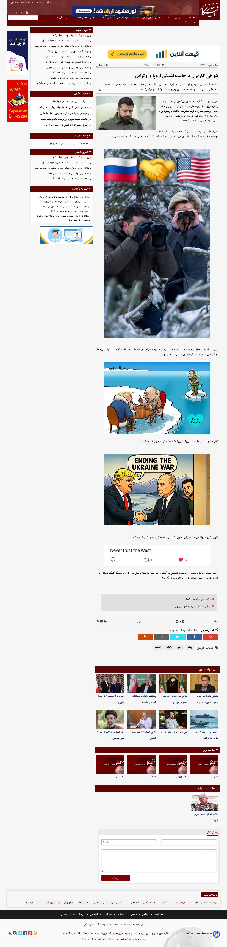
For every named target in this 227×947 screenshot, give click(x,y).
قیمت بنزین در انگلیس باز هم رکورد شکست (70, 78)
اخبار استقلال (83, 903)
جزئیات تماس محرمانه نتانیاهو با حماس (69, 101)
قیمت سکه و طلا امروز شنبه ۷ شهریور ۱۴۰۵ (70, 211)
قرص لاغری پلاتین (52, 903)
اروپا (179, 647)
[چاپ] (105, 622)
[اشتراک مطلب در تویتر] (178, 637)
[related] (99, 90)
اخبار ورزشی (181, 777)
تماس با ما (31, 2)
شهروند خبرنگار (190, 23)
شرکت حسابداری (209, 903)
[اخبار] (204, 764)
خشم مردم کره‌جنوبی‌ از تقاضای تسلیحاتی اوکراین (67, 67)
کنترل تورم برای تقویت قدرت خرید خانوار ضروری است (64, 202)
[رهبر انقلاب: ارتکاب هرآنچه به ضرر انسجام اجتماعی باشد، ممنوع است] (110, 719)
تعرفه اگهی (15, 2)
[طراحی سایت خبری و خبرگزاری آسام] (216, 935)
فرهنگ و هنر (78, 914)
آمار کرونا (193, 903)
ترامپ (158, 647)
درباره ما (48, 2)
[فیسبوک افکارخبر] (25, 933)
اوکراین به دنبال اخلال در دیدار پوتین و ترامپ (191, 606)
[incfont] (183, 621)
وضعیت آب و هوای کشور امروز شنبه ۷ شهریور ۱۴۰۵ (66, 206)
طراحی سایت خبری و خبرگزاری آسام (199, 934)
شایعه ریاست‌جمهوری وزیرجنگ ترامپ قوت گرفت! (64, 119)
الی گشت (164, 903)
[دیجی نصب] (17, 121)
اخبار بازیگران (149, 903)
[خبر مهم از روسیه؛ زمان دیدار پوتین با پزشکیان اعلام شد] (110, 683)
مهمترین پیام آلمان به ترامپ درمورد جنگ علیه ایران (63, 113)
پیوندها (23, 2)
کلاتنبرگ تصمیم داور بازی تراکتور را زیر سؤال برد (67, 62)
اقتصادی (121, 914)
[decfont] (177, 621)
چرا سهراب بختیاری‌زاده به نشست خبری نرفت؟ (68, 51)
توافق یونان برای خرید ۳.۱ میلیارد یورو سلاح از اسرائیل (65, 41)
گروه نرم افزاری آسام (105, 939)
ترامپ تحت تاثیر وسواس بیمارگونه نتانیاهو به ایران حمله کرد (63, 83)
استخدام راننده (33, 903)
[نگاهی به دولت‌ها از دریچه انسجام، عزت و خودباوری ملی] (173, 683)
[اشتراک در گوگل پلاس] (210, 637)
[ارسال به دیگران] (101, 622)
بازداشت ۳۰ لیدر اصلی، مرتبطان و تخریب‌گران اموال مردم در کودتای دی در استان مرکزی (63, 218)
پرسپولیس (119, 777)
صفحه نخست (159, 914)
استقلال (152, 777)
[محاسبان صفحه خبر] (17, 73)
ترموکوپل (68, 903)
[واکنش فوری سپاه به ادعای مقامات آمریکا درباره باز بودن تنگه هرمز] (204, 719)
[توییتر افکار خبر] (20, 933)
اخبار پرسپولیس (100, 903)
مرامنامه (40, 2)
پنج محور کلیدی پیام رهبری (174, 732)
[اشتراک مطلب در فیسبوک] (194, 637)
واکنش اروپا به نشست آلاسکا (198, 599)
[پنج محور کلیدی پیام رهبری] (173, 719)
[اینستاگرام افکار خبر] (14, 933)
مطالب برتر (209, 750)
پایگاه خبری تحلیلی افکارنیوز (115, 933)
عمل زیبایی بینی (119, 903)
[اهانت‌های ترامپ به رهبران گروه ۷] (204, 802)
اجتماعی (93, 914)
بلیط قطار (135, 903)
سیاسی (99, 65)
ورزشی (133, 914)
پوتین (189, 647)
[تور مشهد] (113, 16)
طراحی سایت (179, 903)
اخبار (216, 777)
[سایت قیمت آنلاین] (157, 54)
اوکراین (169, 647)
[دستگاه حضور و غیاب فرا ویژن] (66, 243)
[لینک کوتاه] (97, 622)
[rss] (35, 933)
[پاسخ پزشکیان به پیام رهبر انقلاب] (141, 719)
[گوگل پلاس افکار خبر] (30, 933)
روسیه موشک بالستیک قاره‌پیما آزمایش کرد (70, 35)
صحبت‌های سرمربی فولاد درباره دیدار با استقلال (67, 57)
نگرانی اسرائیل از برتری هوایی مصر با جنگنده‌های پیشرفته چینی (61, 46)
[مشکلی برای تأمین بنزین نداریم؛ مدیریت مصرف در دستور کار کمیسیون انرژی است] (204, 683)
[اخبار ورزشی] (173, 764)
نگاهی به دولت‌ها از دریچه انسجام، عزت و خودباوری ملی (63, 197)
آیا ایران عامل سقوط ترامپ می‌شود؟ (73, 144)
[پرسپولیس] (110, 764)
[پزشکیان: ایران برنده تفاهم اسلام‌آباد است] (141, 683)
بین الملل (107, 914)
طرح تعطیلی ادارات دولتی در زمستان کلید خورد (65, 125)
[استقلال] (141, 764)
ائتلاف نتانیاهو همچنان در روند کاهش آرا (71, 73)
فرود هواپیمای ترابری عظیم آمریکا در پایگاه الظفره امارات (62, 107)
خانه (106, 65)
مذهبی (64, 914)
